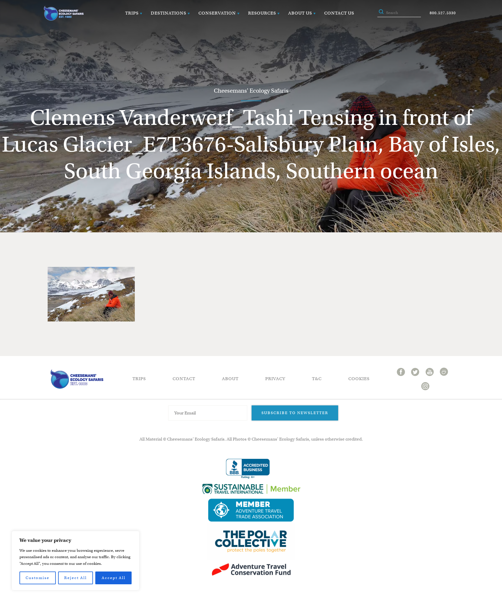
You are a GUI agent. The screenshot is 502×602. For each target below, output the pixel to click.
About (230, 378)
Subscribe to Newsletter (294, 412)
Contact (184, 378)
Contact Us (339, 13)
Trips (132, 13)
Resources (262, 13)
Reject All (75, 577)
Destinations (168, 13)
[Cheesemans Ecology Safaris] (63, 13)
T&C (317, 378)
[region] (75, 560)
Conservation (217, 13)
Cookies (359, 378)
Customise (37, 577)
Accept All (114, 577)
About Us (300, 13)
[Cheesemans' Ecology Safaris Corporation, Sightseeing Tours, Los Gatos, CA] (248, 469)
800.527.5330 (443, 12)
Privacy (275, 378)
